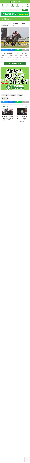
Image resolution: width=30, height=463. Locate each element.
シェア (12, 49)
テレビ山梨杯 (5, 95)
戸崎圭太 (19, 95)
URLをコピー (26, 49)
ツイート (5, 49)
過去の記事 (3, 25)
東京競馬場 (5, 98)
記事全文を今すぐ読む (15, 63)
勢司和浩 (13, 95)
